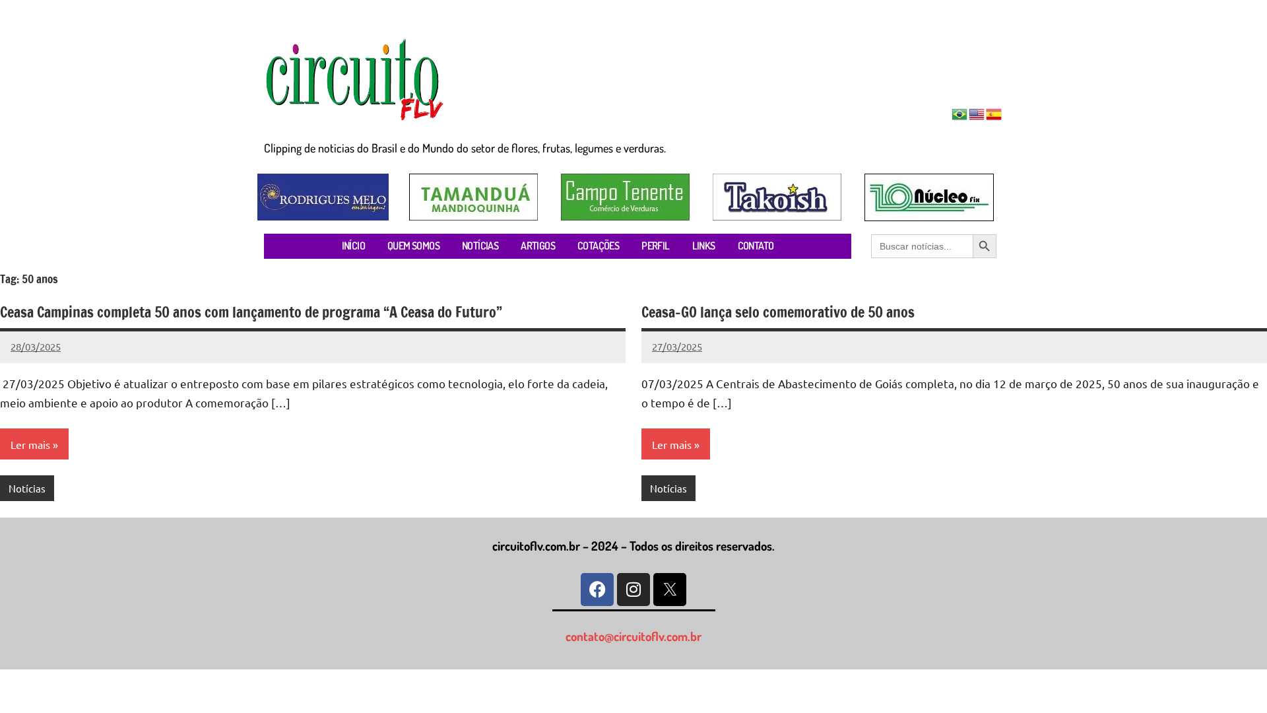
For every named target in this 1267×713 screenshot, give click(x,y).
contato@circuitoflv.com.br (633, 636)
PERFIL (655, 245)
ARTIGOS (538, 245)
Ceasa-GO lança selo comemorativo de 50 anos (778, 312)
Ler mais (30, 444)
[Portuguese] (960, 112)
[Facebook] (597, 589)
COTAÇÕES (598, 245)
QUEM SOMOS (413, 245)
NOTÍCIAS (480, 245)
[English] (977, 112)
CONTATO (756, 245)
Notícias (27, 488)
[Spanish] (994, 112)
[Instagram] (633, 589)
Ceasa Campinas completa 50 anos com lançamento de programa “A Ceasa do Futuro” (251, 312)
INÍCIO (353, 245)
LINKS (703, 245)
